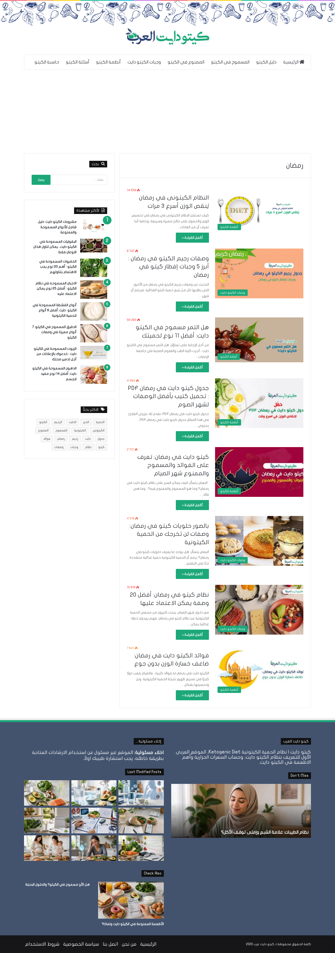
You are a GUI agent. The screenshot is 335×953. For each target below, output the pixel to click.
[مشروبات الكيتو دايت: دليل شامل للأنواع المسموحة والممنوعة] (93, 226)
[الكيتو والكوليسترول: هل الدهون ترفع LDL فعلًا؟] (141, 848)
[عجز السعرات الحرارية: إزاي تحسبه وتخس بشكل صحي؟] (141, 820)
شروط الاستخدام (42, 944)
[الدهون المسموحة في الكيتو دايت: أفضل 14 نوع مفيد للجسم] (93, 374)
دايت (88, 438)
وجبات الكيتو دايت (144, 62)
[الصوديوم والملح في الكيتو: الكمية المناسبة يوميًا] (94, 793)
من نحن (129, 944)
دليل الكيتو (266, 62)
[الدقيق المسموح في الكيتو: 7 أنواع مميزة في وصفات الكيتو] (93, 333)
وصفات (59, 447)
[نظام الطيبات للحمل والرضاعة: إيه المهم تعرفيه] (46, 848)
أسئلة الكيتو (77, 62)
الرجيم (58, 422)
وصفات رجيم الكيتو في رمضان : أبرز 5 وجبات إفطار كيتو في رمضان (168, 266)
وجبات (74, 447)
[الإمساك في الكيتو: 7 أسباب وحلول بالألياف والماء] (46, 820)
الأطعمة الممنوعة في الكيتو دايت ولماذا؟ (133, 924)
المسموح (61, 430)
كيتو (101, 447)
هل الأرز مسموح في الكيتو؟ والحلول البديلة (57, 884)
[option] (241, 811)
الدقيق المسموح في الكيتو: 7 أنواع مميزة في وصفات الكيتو (54, 332)
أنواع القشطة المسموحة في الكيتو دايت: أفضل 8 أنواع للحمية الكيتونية (55, 310)
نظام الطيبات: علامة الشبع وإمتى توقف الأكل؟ (265, 832)
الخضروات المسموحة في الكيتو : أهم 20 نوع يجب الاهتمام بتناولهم (58, 267)
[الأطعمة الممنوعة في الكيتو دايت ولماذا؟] (131, 900)
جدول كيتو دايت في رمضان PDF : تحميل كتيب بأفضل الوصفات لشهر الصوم (168, 396)
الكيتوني (98, 430)
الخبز (86, 422)
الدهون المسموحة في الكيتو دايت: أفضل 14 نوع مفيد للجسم (54, 373)
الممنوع (43, 430)
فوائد (46, 438)
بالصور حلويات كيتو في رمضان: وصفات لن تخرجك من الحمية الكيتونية (169, 534)
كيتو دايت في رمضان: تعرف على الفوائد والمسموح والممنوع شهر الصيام (173, 465)
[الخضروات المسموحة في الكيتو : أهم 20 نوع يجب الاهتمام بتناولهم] (93, 268)
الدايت (72, 422)
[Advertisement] (167, 111)
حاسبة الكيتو (47, 62)
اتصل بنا (110, 944)
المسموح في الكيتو (230, 62)
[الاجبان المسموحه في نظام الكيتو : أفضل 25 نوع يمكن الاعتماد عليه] (93, 289)
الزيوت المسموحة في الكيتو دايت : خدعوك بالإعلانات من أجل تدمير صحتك (55, 354)
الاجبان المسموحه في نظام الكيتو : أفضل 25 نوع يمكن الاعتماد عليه (56, 288)
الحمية (100, 422)
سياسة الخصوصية (81, 944)
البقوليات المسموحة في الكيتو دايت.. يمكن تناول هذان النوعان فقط (55, 247)
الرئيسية (291, 62)
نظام (88, 447)
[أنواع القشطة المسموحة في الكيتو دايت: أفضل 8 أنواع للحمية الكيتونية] (93, 311)
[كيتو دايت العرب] (167, 37)
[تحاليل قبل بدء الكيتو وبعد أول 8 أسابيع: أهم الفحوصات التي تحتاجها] (94, 820)
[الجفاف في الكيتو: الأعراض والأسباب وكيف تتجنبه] (141, 793)
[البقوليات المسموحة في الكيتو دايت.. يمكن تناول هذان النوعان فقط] (93, 245)
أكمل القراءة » (192, 237)
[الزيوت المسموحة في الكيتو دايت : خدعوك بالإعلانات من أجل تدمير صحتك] (93, 353)
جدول (101, 438)
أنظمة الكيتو (108, 62)
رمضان (61, 438)
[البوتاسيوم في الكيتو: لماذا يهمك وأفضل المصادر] (46, 793)
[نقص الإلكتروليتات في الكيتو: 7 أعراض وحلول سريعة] (94, 848)
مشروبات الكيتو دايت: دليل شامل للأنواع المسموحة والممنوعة (57, 227)
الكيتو (43, 422)
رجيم (75, 438)
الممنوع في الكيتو (186, 62)
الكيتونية (80, 430)
